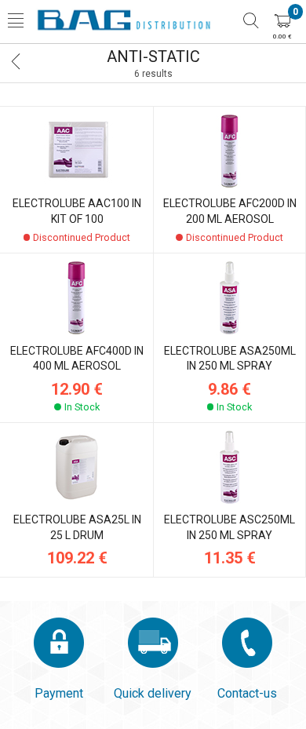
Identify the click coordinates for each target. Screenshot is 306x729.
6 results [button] (153, 73)
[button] (15, 22)
